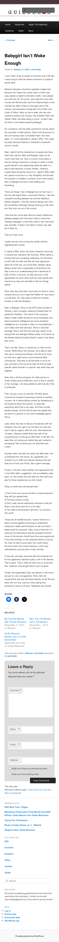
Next (51, 40)
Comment (15, 690)
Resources (19, 24)
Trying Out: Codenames (16, 820)
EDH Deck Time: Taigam (16, 806)
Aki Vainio (36, 69)
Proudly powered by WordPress (29, 936)
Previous (10, 40)
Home (7, 24)
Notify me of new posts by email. (25, 774)
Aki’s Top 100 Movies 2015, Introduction (40, 620)
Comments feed (12, 917)
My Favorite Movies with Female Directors (15, 620)
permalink (12, 656)
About (30, 30)
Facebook (9, 30)
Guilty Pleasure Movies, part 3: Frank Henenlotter (15, 636)
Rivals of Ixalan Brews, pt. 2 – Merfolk (23, 825)
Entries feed (10, 914)
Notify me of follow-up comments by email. (30, 768)
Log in (8, 910)
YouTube (8, 866)
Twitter (21, 30)
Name (15, 729)
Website (14, 759)
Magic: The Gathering (38, 24)
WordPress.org (12, 920)
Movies (29, 653)
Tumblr (8, 872)
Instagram (9, 853)
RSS (6, 841)
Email (15, 744)
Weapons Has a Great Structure (20, 829)
